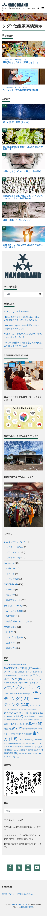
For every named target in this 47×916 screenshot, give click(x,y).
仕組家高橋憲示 (31, 716)
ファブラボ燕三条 (14, 637)
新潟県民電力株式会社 (31, 729)
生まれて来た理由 (26, 740)
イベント (10, 574)
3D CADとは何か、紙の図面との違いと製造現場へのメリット (22, 327)
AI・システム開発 (14, 611)
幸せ (35, 723)
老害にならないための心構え (16, 750)
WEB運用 (10, 616)
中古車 (11, 716)
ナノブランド (23, 687)
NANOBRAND (11, 584)
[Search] (40, 294)
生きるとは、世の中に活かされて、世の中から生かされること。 (23, 335)
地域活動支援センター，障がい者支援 (21, 719)
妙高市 (38, 719)
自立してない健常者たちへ (16, 311)
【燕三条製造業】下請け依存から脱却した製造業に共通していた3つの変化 (23, 318)
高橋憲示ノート (13, 600)
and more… (11, 568)
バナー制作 (24, 694)
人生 (19, 716)
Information (9, 563)
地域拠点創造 (10, 627)
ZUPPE (9, 632)
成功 (17, 728)
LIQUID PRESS (27, 907)
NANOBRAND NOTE (19, 904)
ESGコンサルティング (14, 542)
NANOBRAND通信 (18, 668)
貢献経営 (10, 595)
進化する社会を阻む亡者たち (29, 753)
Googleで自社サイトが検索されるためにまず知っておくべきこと (23, 344)
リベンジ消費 (23, 709)
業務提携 (28, 734)
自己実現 (38, 750)
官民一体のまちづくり (16, 724)
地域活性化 (11, 648)
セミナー (28, 679)
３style (15, 757)
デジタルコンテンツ (13, 606)
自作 (30, 750)
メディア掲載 (12, 579)
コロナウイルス (25, 675)
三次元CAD (34, 713)
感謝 (7, 729)
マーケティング (13, 558)
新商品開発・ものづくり (17, 621)
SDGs (10, 672)
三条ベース (11, 643)
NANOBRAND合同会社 (15, 665)
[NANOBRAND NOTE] (15, 4)
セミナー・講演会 (14, 547)
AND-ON (10, 590)
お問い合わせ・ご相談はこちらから (18, 894)
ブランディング (13, 552)
